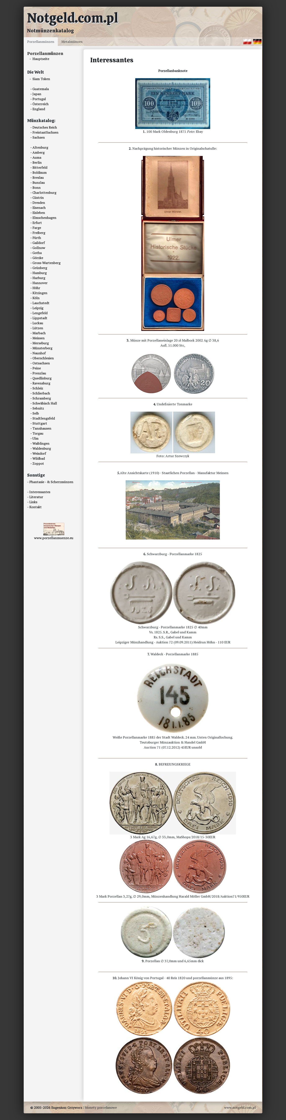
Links (33, 502)
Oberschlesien (43, 358)
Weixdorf (39, 453)
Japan (36, 94)
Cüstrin (38, 197)
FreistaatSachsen (45, 132)
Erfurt (37, 222)
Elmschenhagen (44, 217)
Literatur (36, 497)
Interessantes (39, 492)
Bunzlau (38, 182)
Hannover (40, 283)
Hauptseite (40, 58)
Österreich (40, 104)
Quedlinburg (42, 378)
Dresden (38, 202)
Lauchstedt (40, 303)
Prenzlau (39, 373)
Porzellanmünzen (40, 41)
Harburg (38, 278)
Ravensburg (41, 383)
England (38, 109)
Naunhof (39, 353)
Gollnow (38, 247)
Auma (36, 157)
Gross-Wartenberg (46, 262)
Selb (35, 413)
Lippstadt (39, 318)
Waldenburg (41, 448)
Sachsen (38, 137)
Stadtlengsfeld (43, 418)
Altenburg (40, 147)
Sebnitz (38, 408)
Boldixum (39, 172)
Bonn (36, 187)
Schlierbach (41, 393)
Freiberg (38, 232)
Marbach (39, 333)
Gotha (37, 252)
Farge (36, 227)
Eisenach (39, 207)
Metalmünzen (71, 41)
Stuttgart (39, 423)
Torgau (37, 433)
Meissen (38, 338)
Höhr (36, 288)
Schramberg (41, 398)
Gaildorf (38, 242)
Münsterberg (42, 348)
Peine (36, 368)
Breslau (38, 177)
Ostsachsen (41, 363)
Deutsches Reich (44, 127)
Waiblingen (40, 443)
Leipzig (37, 308)
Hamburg (39, 272)
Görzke (37, 257)
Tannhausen (41, 428)
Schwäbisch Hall (44, 403)
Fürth (36, 237)
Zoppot (38, 463)
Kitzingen (39, 293)
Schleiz (37, 388)
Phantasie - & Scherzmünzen (51, 482)
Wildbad (38, 458)
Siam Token (41, 79)
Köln (36, 298)
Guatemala (40, 89)
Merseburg (40, 343)
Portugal (39, 99)
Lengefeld (40, 313)
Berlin (37, 162)
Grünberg (39, 267)
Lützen (37, 328)
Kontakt (35, 507)
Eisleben (38, 212)
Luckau (37, 323)
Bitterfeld (39, 167)
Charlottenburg (44, 192)
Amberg (38, 152)
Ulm (35, 438)
